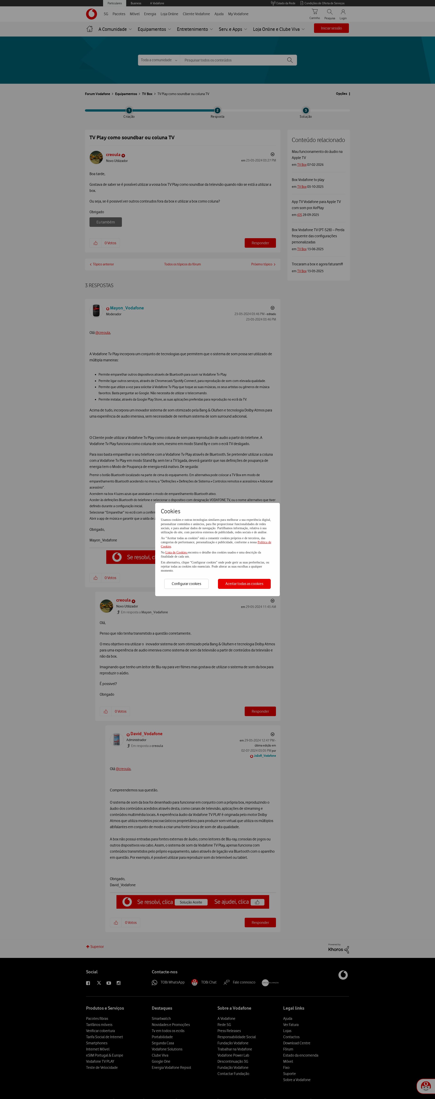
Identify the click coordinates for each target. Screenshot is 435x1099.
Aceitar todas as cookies (244, 583)
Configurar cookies (186, 583)
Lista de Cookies (176, 552)
